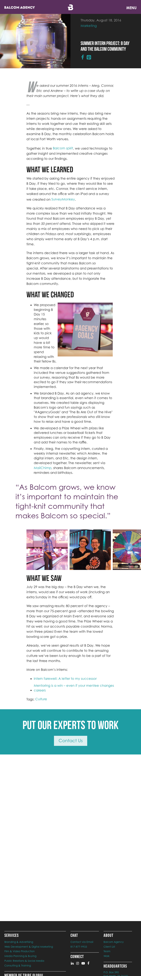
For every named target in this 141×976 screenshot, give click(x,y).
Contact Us (71, 740)
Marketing (89, 26)
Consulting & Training (17, 965)
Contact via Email (81, 941)
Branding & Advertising (18, 941)
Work (106, 956)
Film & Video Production (19, 951)
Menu (131, 7)
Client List (109, 946)
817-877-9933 (78, 946)
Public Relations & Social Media (24, 960)
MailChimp (42, 468)
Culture (41, 699)
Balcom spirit (63, 148)
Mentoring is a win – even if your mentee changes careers (74, 688)
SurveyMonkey (63, 199)
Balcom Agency (114, 941)
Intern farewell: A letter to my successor (65, 679)
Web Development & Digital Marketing (28, 946)
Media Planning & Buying (20, 956)
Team (107, 951)
